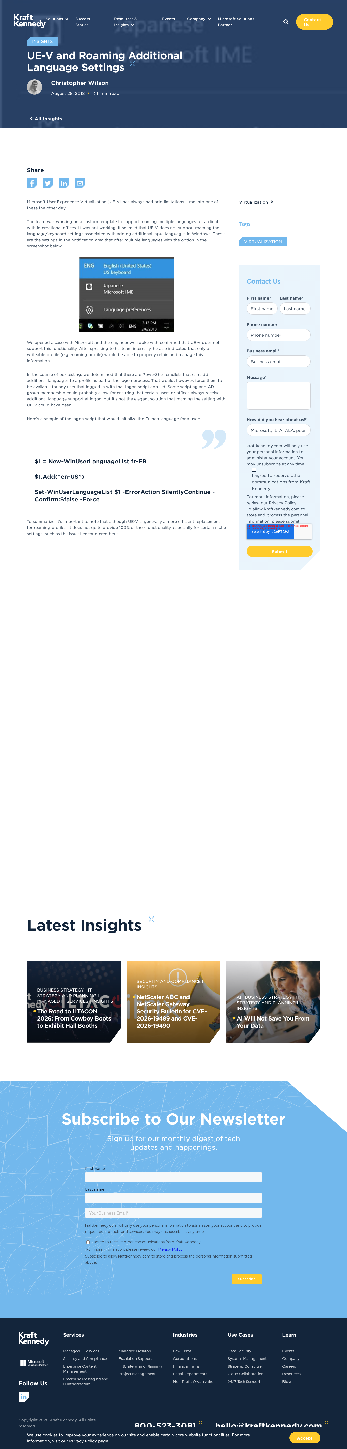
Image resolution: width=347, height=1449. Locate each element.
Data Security (239, 1351)
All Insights (48, 118)
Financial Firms (186, 1366)
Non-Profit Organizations (195, 1381)
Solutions (54, 19)
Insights (102, 1000)
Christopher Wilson (80, 82)
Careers (289, 1366)
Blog (286, 1381)
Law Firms (182, 1351)
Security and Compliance (169, 981)
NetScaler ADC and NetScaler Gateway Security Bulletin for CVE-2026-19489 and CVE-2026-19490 (172, 1011)
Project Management (137, 1373)
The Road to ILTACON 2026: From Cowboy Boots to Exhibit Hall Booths (74, 1018)
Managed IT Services (81, 1351)
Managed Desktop (135, 1351)
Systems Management (247, 1358)
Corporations (184, 1358)
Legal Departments (190, 1373)
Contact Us (312, 22)
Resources (291, 1373)
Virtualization (253, 201)
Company (196, 19)
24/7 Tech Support (244, 1381)
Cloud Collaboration (245, 1373)
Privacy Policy (282, 502)
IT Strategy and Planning (140, 1366)
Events (168, 19)
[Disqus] (173, 681)
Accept (305, 1437)
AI (238, 996)
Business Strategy (60, 989)
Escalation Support (135, 1358)
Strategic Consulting (245, 1366)
